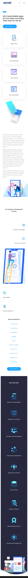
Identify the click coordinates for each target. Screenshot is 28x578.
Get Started (9, 26)
